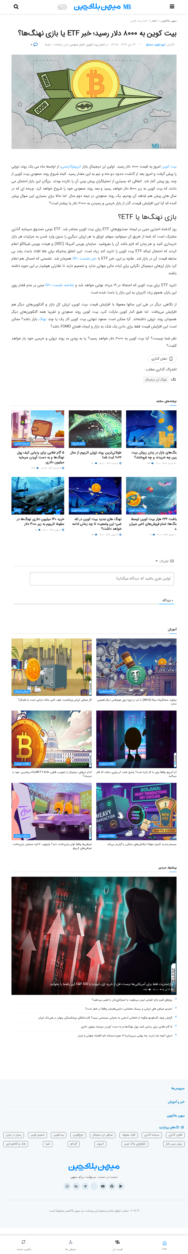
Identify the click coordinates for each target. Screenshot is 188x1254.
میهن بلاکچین (169, 21)
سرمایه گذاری (22, 444)
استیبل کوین (37, 1135)
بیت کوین (169, 166)
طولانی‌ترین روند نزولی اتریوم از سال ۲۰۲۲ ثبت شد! (96, 455)
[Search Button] (16, 7)
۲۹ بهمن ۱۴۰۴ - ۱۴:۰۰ (109, 535)
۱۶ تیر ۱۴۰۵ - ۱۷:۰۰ (162, 989)
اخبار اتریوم (78, 444)
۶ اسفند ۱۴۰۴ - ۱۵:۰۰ (109, 463)
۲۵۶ (146, 989)
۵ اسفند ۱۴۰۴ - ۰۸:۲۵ (51, 468)
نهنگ (42, 319)
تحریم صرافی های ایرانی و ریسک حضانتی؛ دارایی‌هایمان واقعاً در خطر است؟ (128, 1009)
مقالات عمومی (107, 692)
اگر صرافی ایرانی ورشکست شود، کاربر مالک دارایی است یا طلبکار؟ (55, 700)
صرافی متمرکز (22, 692)
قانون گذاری (175, 1135)
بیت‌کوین (58, 1135)
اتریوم (100, 1144)
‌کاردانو (73, 1144)
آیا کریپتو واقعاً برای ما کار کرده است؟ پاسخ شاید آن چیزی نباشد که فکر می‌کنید (137, 774)
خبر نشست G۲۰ (85, 258)
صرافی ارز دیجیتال (102, 1135)
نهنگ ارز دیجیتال (156, 379)
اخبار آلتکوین (136, 444)
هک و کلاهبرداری (15, 1144)
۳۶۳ (33, 468)
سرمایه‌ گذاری (151, 1135)
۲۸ (36, 530)
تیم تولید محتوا (155, 44)
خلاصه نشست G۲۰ (59, 285)
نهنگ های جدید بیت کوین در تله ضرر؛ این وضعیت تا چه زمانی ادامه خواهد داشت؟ (97, 524)
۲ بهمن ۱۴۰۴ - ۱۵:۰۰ (52, 530)
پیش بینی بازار (174, 1144)
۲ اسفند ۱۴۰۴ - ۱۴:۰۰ (166, 535)
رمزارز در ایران (13, 1135)
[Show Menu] (172, 7)
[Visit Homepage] (102, 7)
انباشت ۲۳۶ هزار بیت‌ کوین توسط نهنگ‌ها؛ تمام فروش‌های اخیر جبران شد (154, 524)
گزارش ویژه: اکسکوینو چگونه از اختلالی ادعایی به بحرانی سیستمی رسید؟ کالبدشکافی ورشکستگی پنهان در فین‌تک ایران (105, 1018)
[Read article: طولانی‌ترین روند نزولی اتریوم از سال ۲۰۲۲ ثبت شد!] (95, 429)
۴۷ (92, 535)
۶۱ (151, 535)
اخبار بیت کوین (138, 21)
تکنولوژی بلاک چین (135, 1144)
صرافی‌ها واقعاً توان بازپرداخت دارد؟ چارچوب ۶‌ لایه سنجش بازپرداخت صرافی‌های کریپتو (52, 846)
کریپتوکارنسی (71, 166)
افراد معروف (128, 1135)
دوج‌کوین (78, 1135)
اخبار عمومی (77, 44)
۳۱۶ (149, 463)
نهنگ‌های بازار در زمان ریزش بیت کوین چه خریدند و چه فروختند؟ (155, 455)
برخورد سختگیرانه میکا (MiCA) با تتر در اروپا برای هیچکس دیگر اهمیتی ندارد (137, 702)
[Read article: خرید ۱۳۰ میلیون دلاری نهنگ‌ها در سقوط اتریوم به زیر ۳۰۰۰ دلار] (37, 496)
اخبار (154, 21)
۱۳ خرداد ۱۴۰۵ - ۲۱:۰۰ (166, 463)
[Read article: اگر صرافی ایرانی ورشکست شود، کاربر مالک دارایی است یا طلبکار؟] (51, 667)
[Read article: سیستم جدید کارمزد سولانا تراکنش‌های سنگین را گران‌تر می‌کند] (136, 811)
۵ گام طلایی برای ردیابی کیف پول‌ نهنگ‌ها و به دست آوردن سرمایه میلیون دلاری (40, 457)
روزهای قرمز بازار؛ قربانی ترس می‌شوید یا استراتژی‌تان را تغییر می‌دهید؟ (132, 1000)
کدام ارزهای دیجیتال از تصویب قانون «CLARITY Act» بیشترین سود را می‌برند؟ (52, 774)
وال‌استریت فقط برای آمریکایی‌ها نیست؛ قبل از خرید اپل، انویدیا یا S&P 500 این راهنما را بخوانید (111, 984)
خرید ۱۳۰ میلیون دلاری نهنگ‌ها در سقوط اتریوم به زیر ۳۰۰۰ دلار (40, 521)
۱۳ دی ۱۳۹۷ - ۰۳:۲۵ (123, 44)
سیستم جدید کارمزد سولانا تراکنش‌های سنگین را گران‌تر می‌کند (142, 844)
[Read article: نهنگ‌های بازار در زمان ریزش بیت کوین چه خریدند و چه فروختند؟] (152, 429)
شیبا (47, 1144)
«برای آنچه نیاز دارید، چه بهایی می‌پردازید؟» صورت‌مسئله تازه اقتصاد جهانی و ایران (125, 1035)
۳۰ (92, 463)
